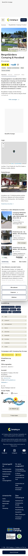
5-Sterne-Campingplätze (19, 474)
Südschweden (6, 474)
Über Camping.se (20, 514)
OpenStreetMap (18, 163)
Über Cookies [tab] (22, 261)
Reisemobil (5, 503)
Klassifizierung (19, 509)
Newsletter (18, 512)
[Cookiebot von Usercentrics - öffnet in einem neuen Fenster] (16, 257)
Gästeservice (19, 500)
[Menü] (3, 19)
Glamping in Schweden (18, 488)
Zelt (3, 505)
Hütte (4, 498)
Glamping (5, 508)
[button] (24, 40)
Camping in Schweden (18, 517)
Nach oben (14, 415)
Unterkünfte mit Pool (19, 478)
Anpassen (13, 292)
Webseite (4, 382)
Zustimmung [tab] (5, 261)
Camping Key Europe (19, 503)
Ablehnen (14, 297)
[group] (14, 39)
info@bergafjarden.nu (10, 380)
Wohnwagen (6, 501)
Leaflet (11, 163)
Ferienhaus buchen (6, 203)
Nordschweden (6, 469)
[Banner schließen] (25, 257)
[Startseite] (12, 19)
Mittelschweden (7, 471)
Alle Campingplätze (6, 479)
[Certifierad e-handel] (19, 536)
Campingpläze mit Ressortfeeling (20, 470)
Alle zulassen (14, 287)
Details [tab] (14, 261)
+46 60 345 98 (6, 378)
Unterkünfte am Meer (19, 484)
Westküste (5, 476)
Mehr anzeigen (13, 99)
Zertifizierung (19, 507)
